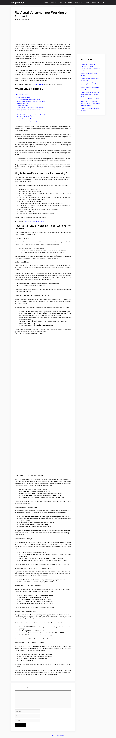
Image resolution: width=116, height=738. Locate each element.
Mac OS (87, 2)
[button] (103, 2)
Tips (60, 2)
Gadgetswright (18, 2)
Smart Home (68, 2)
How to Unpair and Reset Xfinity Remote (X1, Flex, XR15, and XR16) (91, 94)
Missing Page (95, 2)
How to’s (53, 2)
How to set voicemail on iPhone (34, 221)
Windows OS (78, 2)
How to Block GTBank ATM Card (91, 99)
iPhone (46, 2)
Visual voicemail (38, 84)
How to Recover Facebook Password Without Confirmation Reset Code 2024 (91, 103)
